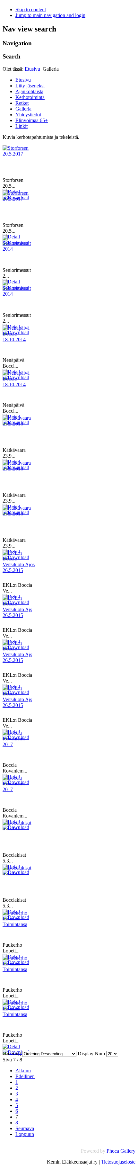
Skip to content (30, 9)
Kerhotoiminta (30, 97)
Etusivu (32, 69)
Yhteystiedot (28, 114)
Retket (22, 103)
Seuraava (24, 1128)
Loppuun (24, 1134)
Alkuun (23, 1070)
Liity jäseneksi (30, 85)
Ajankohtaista (29, 91)
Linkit (21, 126)
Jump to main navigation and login (50, 15)
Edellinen (25, 1076)
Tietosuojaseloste (118, 1162)
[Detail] (11, 1046)
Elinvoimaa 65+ (31, 120)
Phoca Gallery (121, 1151)
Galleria (23, 109)
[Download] (16, 1052)
